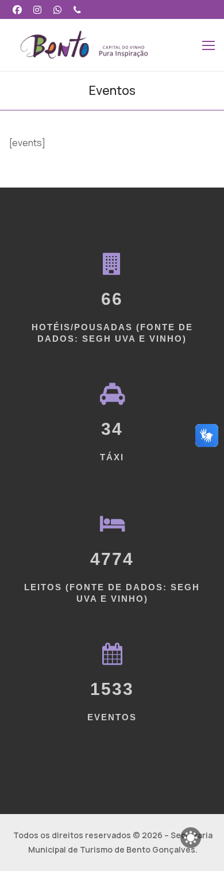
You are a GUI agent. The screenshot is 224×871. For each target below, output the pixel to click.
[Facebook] (17, 9)
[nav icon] (208, 45)
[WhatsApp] (57, 9)
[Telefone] (77, 9)
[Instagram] (37, 9)
